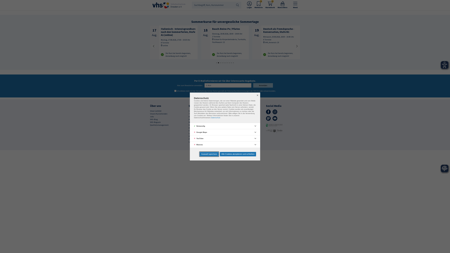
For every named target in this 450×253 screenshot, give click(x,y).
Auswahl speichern (209, 154)
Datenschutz (215, 118)
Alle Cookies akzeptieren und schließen (238, 154)
